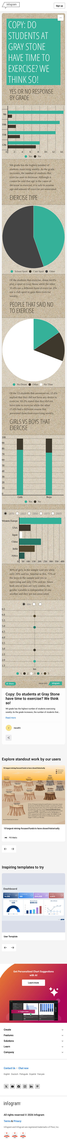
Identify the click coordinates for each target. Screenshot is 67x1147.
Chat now (23, 1068)
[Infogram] (11, 5)
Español (32, 1074)
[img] (36, 112)
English (7, 1074)
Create (7, 1029)
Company (9, 1052)
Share (11, 684)
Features (8, 1035)
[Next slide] (13, 849)
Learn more (33, 982)
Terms (7, 1121)
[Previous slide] (5, 849)
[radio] (10, 513)
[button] (29, 156)
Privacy (17, 1121)
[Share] (9, 738)
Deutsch (14, 1074)
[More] (61, 18)
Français (41, 1074)
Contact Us (9, 1068)
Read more (11, 717)
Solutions (9, 1040)
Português (23, 1074)
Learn (7, 1046)
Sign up (59, 6)
